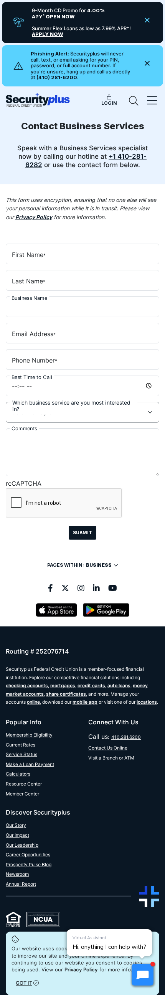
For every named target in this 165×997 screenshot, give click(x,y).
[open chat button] (142, 975)
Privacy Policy (81, 969)
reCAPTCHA (23, 483)
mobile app (85, 702)
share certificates (66, 694)
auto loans (118, 685)
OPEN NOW (60, 16)
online (33, 702)
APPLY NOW (47, 34)
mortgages (62, 685)
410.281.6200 (126, 737)
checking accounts (27, 685)
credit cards (91, 685)
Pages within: (79, 565)
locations (147, 702)
